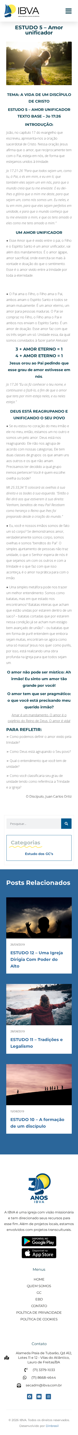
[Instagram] (48, 1396)
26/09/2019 (17, 944)
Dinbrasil (52, 1426)
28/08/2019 (17, 1031)
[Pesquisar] (66, 823)
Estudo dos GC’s (39, 854)
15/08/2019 (17, 1111)
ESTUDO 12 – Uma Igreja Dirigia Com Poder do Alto (36, 959)
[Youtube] (39, 1396)
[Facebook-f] (29, 1396)
